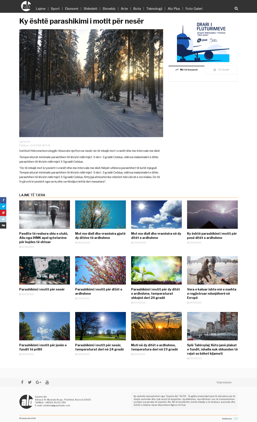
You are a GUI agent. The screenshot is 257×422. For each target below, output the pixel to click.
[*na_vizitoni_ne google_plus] (38, 382)
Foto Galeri (193, 8)
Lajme (40, 8)
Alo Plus (174, 8)
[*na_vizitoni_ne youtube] (47, 382)
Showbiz (109, 8)
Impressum (224, 382)
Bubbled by (227, 419)
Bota (137, 8)
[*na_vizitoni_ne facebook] (22, 382)
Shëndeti (90, 8)
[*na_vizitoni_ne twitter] (29, 382)
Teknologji (154, 8)
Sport (55, 8)
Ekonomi (71, 8)
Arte (124, 8)
